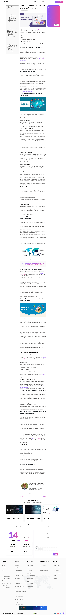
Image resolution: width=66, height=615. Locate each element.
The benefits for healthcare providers (12, 21)
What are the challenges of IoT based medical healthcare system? (12, 32)
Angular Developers (30, 578)
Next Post (44, 496)
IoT (24, 10)
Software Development (43, 567)
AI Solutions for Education (57, 573)
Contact (3, 570)
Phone (49, 14)
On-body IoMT (10, 49)
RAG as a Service (17, 581)
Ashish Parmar (31, 478)
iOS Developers (29, 570)
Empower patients (11, 17)
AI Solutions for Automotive (57, 576)
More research (10, 35)
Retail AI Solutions (55, 568)
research (25, 401)
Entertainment (55, 578)
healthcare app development (38, 29)
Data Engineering (17, 567)
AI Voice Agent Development (19, 588)
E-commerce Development (44, 570)
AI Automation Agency (18, 584)
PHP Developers (29, 581)
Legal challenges (10, 33)
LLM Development (17, 578)
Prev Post (21, 496)
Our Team (3, 565)
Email (49, 11)
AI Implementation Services (19, 604)
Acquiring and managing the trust (12, 41)
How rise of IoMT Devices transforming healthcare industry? (12, 28)
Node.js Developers (30, 583)
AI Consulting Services (18, 570)
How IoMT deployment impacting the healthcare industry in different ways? (12, 46)
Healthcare (21, 10)
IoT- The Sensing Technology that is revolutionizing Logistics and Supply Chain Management (33, 264)
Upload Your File (37, 546)
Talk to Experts (59, 1)
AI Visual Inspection (18, 597)
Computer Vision (17, 573)
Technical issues (10, 34)
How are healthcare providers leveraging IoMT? (11, 44)
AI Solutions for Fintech (56, 567)
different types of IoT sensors (36, 438)
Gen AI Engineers (30, 565)
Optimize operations (12, 24)
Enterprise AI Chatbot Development (20, 591)
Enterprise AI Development (19, 575)
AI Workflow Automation (19, 596)
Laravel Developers (30, 584)
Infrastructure (4, 567)
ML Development (17, 568)
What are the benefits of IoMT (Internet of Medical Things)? (11, 11)
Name (49, 7)
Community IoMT (10, 50)
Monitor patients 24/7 (12, 23)
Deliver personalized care (13, 14)
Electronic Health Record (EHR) (12, 19)
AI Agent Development (18, 576)
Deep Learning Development (19, 586)
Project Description (53, 605)
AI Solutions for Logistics (56, 565)
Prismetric (40, 480)
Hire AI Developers (36, 1)
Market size (33, 74)
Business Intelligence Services (19, 594)
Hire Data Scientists (30, 567)
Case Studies (42, 1)
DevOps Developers (30, 568)
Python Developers (30, 586)
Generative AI (17, 565)
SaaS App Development (43, 568)
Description (50, 18)
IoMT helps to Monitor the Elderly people (12, 30)
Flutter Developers (30, 576)
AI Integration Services (18, 583)
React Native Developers (31, 575)
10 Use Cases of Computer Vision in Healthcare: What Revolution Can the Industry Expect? (14, 518)
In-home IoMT (10, 48)
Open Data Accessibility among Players (12, 37)
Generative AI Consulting (19, 599)
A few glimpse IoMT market (11, 9)
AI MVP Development (18, 602)
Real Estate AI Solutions (56, 570)
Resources (47, 1)
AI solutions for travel (56, 575)
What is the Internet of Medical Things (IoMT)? (11, 8)
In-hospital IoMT (10, 51)
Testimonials (4, 568)
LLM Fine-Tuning (17, 589)
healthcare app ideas (29, 342)
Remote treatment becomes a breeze (13, 16)
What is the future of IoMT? (11, 52)
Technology (27, 10)
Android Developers (30, 573)
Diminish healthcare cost (12, 22)
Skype (48, 537)
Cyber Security (10, 38)
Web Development (43, 565)
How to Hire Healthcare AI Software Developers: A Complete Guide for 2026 (33, 518)
